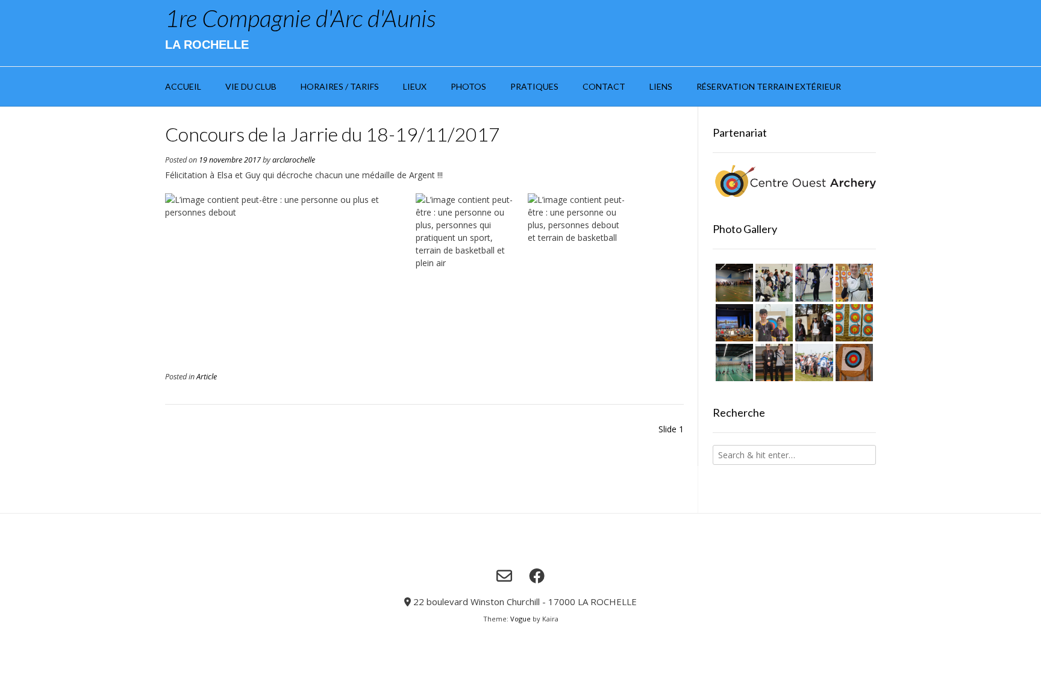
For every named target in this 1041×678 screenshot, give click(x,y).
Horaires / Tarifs (340, 86)
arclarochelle (293, 160)
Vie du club (251, 86)
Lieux (415, 86)
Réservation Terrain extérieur (768, 86)
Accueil (183, 86)
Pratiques (534, 86)
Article (206, 377)
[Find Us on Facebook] (537, 575)
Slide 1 (671, 429)
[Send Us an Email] (504, 575)
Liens (660, 86)
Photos (468, 86)
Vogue (520, 618)
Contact (604, 86)
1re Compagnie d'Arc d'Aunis (300, 18)
